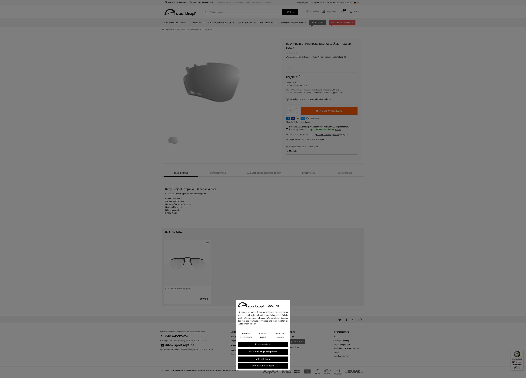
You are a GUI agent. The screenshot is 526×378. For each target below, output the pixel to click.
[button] (340, 318)
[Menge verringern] (297, 113)
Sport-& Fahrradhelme (220, 22)
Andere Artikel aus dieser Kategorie (303, 147)
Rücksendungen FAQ (342, 344)
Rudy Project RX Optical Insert (178, 289)
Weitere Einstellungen (263, 365)
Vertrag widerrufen (293, 341)
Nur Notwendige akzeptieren (263, 351)
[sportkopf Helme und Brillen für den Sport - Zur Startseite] (181, 13)
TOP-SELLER (317, 22)
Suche (290, 12)
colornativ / (235, 370)
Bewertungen (309, 173)
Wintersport (266, 22)
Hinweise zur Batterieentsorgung (346, 348)
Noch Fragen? (345, 173)
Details (338, 130)
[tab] (181, 173)
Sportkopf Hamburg (177, 3)
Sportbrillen (246, 22)
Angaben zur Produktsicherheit (264, 173)
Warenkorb (235, 354)
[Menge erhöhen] (297, 109)
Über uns (337, 337)
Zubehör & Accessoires (292, 22)
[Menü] (521, 351)
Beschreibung (181, 173)
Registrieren (235, 341)
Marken (197, 22)
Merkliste (293, 151)
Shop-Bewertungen (341, 356)
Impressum (265, 328)
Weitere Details (218, 173)
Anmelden (235, 337)
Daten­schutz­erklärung (290, 347)
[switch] (517, 367)
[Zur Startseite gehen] (163, 30)
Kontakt (337, 352)
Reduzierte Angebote (342, 22)
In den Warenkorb (330, 110)
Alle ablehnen (263, 359)
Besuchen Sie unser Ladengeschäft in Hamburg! (310, 99)
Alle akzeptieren (263, 344)
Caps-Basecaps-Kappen (174, 22)
